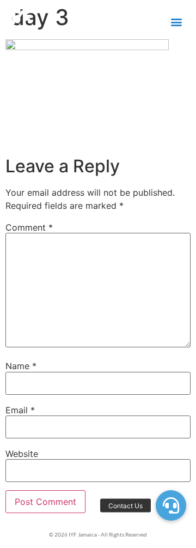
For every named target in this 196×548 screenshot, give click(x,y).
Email (20, 410)
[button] (176, 22)
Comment (29, 227)
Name (20, 366)
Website (21, 453)
